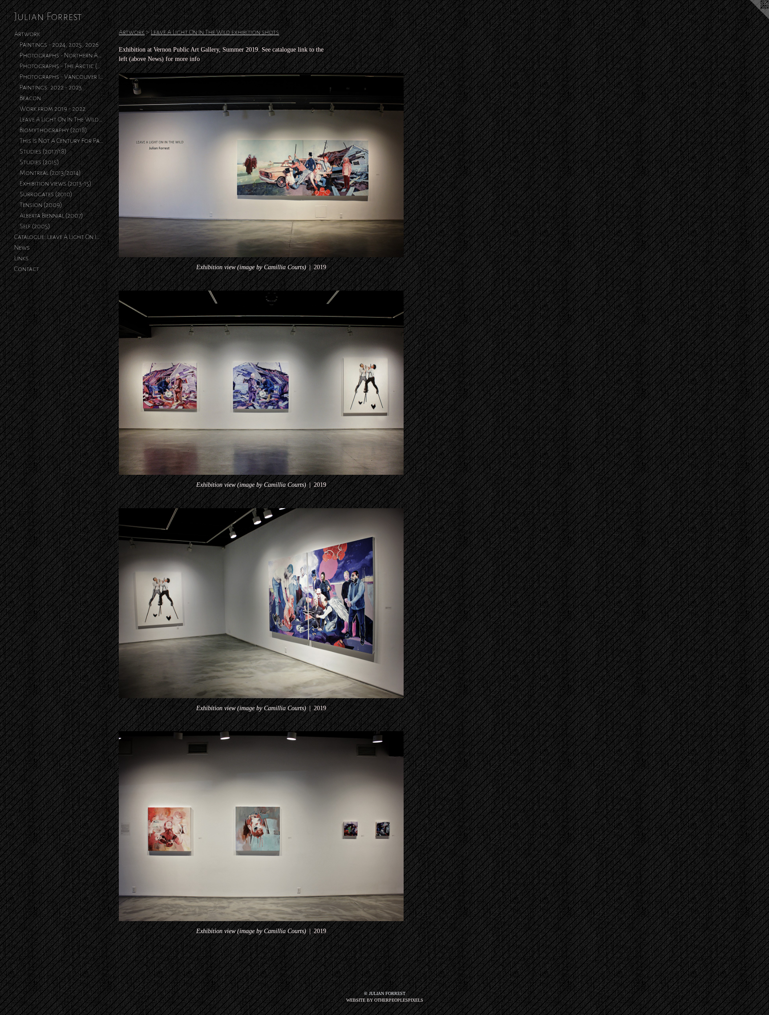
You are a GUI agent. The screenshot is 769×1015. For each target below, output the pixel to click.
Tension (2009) (41, 204)
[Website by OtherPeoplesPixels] (751, 18)
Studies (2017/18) (43, 151)
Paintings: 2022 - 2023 (51, 87)
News (22, 247)
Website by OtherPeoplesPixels (384, 1000)
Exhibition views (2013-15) (56, 183)
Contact (26, 268)
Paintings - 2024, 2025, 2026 (59, 44)
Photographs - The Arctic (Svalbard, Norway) (61, 65)
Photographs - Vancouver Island (61, 76)
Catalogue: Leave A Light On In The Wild (58, 236)
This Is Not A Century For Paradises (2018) (61, 140)
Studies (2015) (39, 162)
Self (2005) (35, 226)
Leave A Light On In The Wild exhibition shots (61, 119)
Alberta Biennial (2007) (51, 215)
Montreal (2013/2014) (50, 172)
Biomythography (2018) (53, 129)
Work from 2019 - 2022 (52, 108)
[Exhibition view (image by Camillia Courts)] (261, 165)
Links (21, 258)
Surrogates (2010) (46, 194)
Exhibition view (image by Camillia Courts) (251, 267)
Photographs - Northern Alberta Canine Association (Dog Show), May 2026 (61, 55)
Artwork (27, 33)
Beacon (30, 97)
